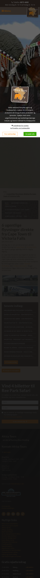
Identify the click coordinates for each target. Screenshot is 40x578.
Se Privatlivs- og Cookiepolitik (20, 128)
